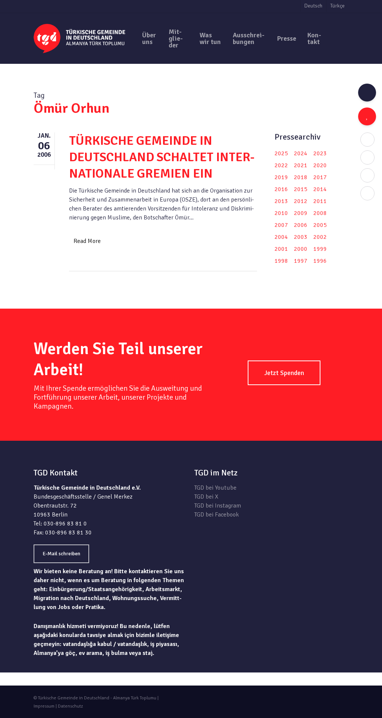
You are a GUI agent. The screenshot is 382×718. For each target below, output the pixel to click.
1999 (320, 249)
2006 (300, 225)
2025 (281, 153)
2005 (320, 225)
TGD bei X (206, 496)
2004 (281, 237)
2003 (300, 237)
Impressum (44, 706)
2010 (281, 213)
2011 (320, 201)
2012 (300, 201)
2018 (300, 177)
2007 (281, 225)
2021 (300, 165)
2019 (281, 177)
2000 (300, 249)
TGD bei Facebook (216, 514)
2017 (320, 177)
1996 (320, 261)
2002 (320, 237)
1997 (300, 261)
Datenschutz (70, 706)
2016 (281, 189)
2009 (300, 213)
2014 (320, 189)
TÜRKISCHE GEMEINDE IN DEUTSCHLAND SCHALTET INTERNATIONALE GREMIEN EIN (162, 157)
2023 (320, 153)
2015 (300, 189)
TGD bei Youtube (215, 487)
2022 (281, 165)
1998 (281, 261)
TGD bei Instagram (217, 505)
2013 (281, 201)
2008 (320, 213)
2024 (300, 153)
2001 (281, 249)
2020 (320, 165)
